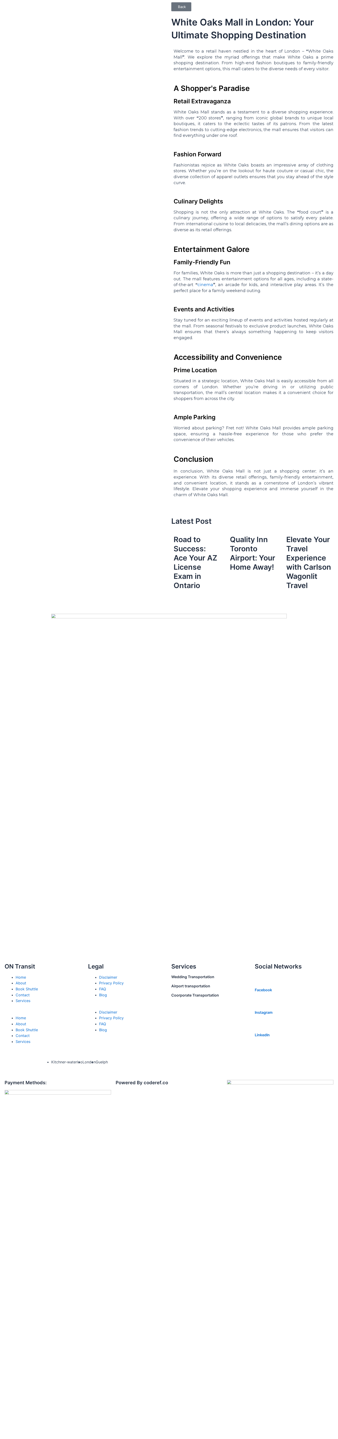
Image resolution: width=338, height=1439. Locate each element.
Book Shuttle (27, 989)
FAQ (102, 989)
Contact (23, 995)
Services (23, 1000)
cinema (205, 284)
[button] (181, 6)
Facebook (263, 990)
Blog (103, 995)
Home (21, 977)
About (21, 983)
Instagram (263, 1012)
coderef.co (156, 1082)
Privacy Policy (111, 983)
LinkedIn (262, 1035)
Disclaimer (108, 977)
